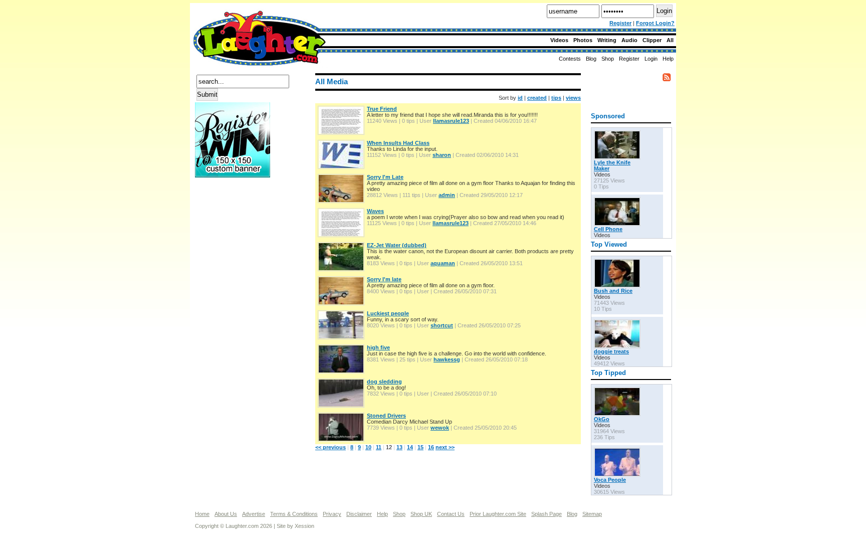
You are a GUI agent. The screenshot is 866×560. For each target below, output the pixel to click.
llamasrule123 (451, 121)
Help (668, 59)
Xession (304, 526)
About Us (225, 514)
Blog (591, 59)
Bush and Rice (613, 291)
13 (399, 447)
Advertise (253, 514)
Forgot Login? (655, 23)
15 (420, 447)
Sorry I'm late (384, 279)
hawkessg (447, 359)
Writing (606, 40)
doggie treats (611, 351)
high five (378, 347)
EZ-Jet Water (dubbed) (396, 245)
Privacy (332, 514)
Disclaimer (359, 514)
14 (410, 447)
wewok (439, 428)
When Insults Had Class (398, 143)
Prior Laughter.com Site (498, 514)
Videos (559, 40)
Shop (399, 514)
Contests (570, 59)
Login (651, 59)
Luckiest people (388, 313)
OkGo (601, 419)
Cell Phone (608, 229)
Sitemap (592, 514)
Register (620, 23)
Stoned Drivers (386, 416)
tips (556, 98)
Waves (375, 211)
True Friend (382, 109)
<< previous (330, 447)
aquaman (442, 263)
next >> (445, 447)
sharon (441, 155)
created (537, 98)
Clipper (652, 40)
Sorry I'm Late (385, 177)
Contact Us (451, 514)
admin (447, 195)
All (670, 40)
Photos (582, 40)
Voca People (610, 480)
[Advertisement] (235, 215)
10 (368, 447)
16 (431, 447)
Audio (629, 40)
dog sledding (384, 382)
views (573, 98)
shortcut (441, 325)
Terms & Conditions (294, 514)
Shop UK (421, 514)
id (520, 98)
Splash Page (546, 514)
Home (202, 514)
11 (378, 447)
